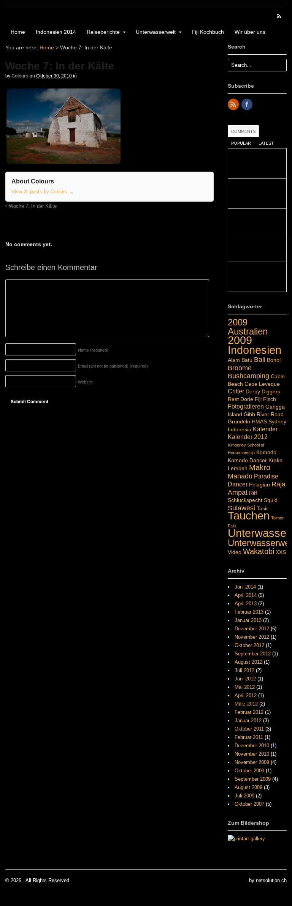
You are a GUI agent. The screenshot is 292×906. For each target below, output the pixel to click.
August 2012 (248, 662)
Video (234, 552)
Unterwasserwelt (156, 32)
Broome (240, 368)
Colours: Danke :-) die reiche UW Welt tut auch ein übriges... (255, 277)
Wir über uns (250, 32)
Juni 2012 (245, 679)
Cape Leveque (262, 384)
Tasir (262, 508)
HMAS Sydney (269, 421)
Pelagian (259, 484)
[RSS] (234, 105)
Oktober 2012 (249, 645)
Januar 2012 (248, 720)
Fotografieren (246, 406)
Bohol (274, 360)
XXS (281, 552)
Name (93, 350)
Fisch (269, 399)
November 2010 (252, 754)
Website (85, 382)
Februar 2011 (249, 737)
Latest (266, 143)
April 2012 (246, 695)
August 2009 (248, 787)
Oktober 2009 (249, 770)
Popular (241, 143)
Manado (240, 476)
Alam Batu (240, 360)
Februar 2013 (249, 612)
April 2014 (246, 595)
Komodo (266, 452)
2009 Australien (248, 326)
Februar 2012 (249, 712)
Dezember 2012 (252, 628)
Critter (236, 391)
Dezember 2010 (252, 745)
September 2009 (253, 779)
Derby (253, 391)
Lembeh (238, 468)
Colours (20, 76)
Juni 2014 (245, 587)
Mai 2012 (245, 687)
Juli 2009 (244, 796)
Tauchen (249, 516)
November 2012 (252, 637)
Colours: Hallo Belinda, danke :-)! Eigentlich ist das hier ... (256, 224)
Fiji (258, 399)
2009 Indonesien (254, 345)
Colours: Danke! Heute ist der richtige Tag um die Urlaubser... (256, 163)
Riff (253, 493)
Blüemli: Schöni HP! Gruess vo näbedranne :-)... (256, 194)
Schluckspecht (245, 500)
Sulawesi (241, 508)
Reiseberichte (103, 32)
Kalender (265, 429)
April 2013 (246, 603)
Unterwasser (259, 533)
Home (18, 32)
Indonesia (239, 429)
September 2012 (253, 654)
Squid (271, 500)
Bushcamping (248, 376)
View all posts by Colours (42, 191)
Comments (243, 131)
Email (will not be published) (113, 366)
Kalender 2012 (248, 436)
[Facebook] (247, 105)
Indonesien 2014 (56, 32)
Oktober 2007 (249, 804)
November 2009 (252, 762)
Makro (259, 467)
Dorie (246, 399)
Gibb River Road (264, 414)
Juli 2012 (244, 670)
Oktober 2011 (249, 729)
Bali (259, 359)
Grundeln (239, 421)
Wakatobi (258, 551)
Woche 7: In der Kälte (32, 206)
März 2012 (246, 704)
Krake (275, 460)
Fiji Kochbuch (208, 32)
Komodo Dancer (247, 460)
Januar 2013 (248, 620)
